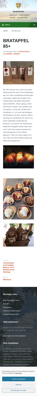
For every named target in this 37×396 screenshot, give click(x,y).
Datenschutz (18, 373)
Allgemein (7, 54)
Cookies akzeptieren (18, 379)
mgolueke (24, 51)
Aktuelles (16, 31)
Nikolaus (7, 279)
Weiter (5, 277)
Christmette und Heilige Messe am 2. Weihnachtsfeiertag (9, 267)
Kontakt (6, 304)
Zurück (5, 260)
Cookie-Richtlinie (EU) (11, 314)
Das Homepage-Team (11, 300)
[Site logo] (18, 8)
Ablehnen (18, 385)
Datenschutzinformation (11, 311)
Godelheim (18, 11)
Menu (7, 25)
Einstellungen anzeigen (18, 390)
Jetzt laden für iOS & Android (14, 336)
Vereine (16, 54)
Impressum (7, 307)
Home (5, 31)
